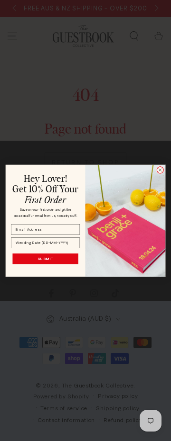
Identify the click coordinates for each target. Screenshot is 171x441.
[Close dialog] (160, 169)
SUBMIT (45, 258)
